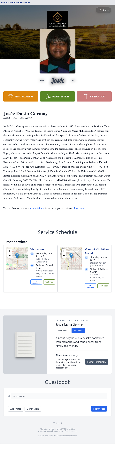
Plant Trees (49, 282)
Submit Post (99, 408)
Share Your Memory (96, 361)
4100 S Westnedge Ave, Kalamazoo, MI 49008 (45, 273)
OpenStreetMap (60, 436)
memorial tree (37, 208)
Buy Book (78, 330)
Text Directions (36, 282)
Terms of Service (65, 431)
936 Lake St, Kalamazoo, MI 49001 (97, 277)
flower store (79, 208)
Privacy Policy (49, 431)
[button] (17, 256)
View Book (62, 330)
